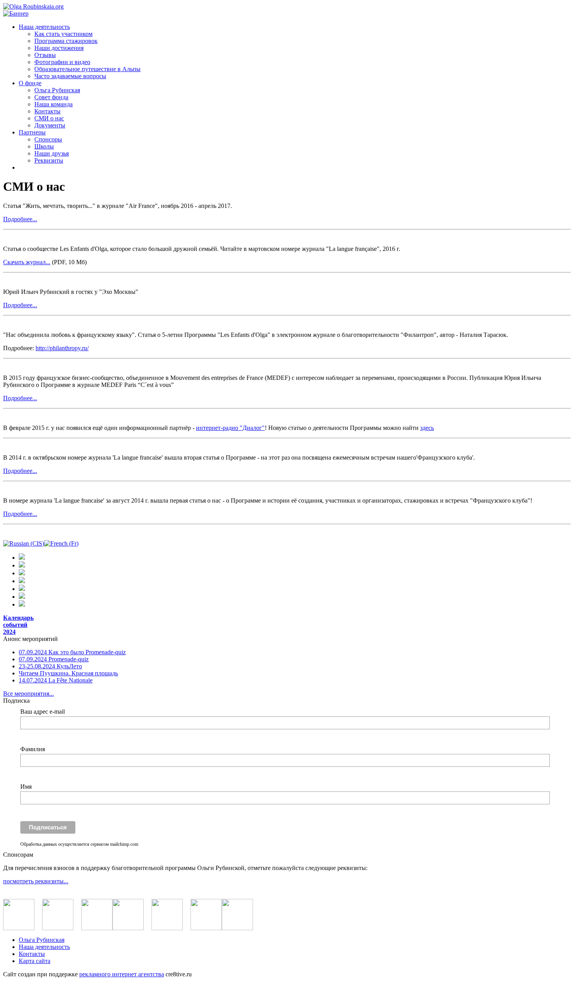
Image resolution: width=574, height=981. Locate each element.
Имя (26, 786)
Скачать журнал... (26, 262)
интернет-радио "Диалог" (230, 427)
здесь (427, 427)
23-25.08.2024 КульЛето (50, 666)
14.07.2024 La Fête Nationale (56, 680)
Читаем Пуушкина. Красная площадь (68, 673)
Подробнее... (20, 219)
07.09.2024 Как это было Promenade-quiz (72, 652)
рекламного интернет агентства (121, 974)
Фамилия (32, 749)
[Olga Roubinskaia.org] (33, 6)
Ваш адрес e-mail (42, 711)
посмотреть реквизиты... (35, 881)
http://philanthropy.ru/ (62, 348)
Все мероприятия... (28, 693)
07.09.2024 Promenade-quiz (54, 659)
